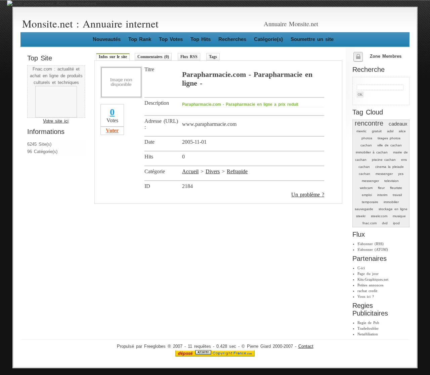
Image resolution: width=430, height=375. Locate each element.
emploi (367, 195)
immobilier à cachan (372, 152)
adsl (390, 131)
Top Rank (139, 39)
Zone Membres (385, 56)
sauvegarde (364, 209)
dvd (385, 223)
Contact (305, 346)
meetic (361, 131)
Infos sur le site (113, 56)
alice (402, 131)
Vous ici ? (365, 296)
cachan (366, 145)
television (391, 181)
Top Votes (171, 39)
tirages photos (389, 138)
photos (366, 138)
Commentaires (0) (153, 56)
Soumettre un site (312, 39)
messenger (384, 174)
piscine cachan (384, 159)
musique (399, 216)
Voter (112, 130)
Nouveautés (107, 39)
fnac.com (369, 223)
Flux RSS (189, 56)
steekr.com (379, 216)
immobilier (391, 202)
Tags (213, 56)
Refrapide (237, 171)
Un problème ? (307, 194)
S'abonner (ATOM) (372, 249)
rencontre (369, 123)
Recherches (232, 39)
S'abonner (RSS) (370, 244)
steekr (361, 216)
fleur (381, 188)
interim (382, 195)
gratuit (377, 131)
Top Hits (200, 39)
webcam (366, 188)
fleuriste (396, 188)
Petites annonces (370, 285)
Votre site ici (56, 121)
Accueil (190, 171)
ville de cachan (389, 145)
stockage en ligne (393, 209)
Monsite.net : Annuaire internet (90, 23)
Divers (213, 171)
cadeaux (398, 124)
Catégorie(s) (268, 39)
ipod (396, 223)
